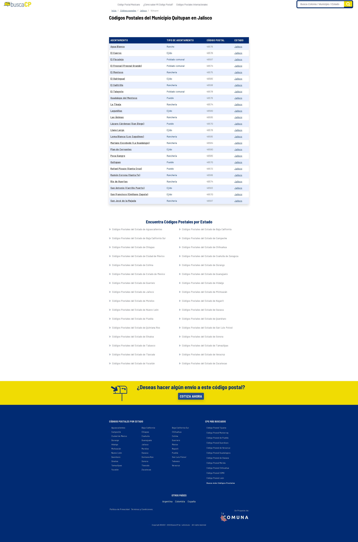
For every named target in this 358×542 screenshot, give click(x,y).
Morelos (145, 448)
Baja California (148, 427)
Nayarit (175, 448)
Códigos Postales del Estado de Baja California (206, 229)
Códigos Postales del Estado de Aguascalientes (136, 229)
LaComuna (186, 525)
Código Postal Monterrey (218, 433)
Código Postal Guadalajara (219, 453)
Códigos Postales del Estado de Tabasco (133, 345)
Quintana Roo (148, 457)
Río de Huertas (119, 181)
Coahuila (145, 436)
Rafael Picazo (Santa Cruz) (126, 168)
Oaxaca (145, 453)
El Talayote (116, 91)
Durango (115, 440)
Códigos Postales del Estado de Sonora (202, 336)
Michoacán (116, 448)
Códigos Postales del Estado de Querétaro (203, 318)
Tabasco (176, 461)
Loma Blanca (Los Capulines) (127, 136)
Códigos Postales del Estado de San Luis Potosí (207, 327)
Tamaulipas (116, 465)
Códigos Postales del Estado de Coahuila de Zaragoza (209, 256)
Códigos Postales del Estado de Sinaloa (132, 336)
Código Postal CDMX (215, 473)
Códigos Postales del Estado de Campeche (204, 238)
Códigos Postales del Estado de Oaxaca (202, 309)
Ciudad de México (119, 436)
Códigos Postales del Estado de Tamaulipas (204, 345)
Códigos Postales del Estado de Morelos (132, 300)
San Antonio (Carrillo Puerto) (127, 187)
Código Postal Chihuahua (218, 468)
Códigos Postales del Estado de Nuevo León (135, 309)
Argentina (167, 501)
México (175, 444)
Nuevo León (116, 453)
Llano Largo (117, 130)
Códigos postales (128, 10)
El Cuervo (116, 52)
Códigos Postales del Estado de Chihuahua (204, 247)
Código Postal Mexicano (129, 4)
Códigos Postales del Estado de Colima (132, 265)
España (192, 501)
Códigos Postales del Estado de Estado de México (138, 273)
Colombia (180, 501)
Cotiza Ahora (191, 396)
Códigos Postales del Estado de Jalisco (132, 291)
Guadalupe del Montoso (123, 97)
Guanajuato (147, 440)
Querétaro (115, 457)
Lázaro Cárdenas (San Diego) (127, 123)
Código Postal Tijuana (216, 427)
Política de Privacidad (120, 509)
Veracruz (176, 465)
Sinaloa (114, 461)
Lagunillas (116, 110)
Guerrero (176, 440)
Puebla (175, 453)
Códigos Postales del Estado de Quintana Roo (135, 327)
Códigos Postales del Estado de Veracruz (203, 354)
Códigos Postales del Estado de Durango (203, 265)
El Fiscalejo (117, 59)
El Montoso (116, 72)
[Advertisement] (179, 28)
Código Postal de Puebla (218, 438)
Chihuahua (177, 432)
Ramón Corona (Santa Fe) (125, 175)
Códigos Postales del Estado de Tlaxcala (133, 354)
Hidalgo (114, 444)
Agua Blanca (117, 46)
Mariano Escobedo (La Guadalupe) (130, 142)
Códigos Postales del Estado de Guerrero (133, 282)
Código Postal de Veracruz (218, 448)
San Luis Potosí (179, 457)
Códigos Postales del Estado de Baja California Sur (138, 238)
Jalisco (143, 10)
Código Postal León (215, 478)
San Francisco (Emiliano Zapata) (129, 194)
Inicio (114, 10)
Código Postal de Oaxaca (218, 458)
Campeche (116, 432)
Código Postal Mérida (216, 463)
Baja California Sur (180, 427)
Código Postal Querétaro (218, 443)
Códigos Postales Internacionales (192, 4)
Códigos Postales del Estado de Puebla (132, 318)
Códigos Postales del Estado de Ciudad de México (137, 256)
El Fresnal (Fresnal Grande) (126, 65)
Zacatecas (146, 469)
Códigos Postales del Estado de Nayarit (202, 300)
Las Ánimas (117, 117)
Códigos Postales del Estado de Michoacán (204, 291)
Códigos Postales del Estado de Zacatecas (204, 363)
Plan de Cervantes (121, 149)
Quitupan (115, 162)
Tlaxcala (145, 465)
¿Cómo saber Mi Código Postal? (158, 4)
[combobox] (320, 4)
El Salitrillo (116, 85)
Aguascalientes (118, 427)
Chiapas (145, 432)
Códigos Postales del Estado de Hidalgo (202, 282)
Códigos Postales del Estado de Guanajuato (204, 273)
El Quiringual (117, 78)
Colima (175, 436)
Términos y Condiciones (142, 509)
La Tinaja (115, 104)
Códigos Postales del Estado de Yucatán (133, 363)
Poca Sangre (117, 155)
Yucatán (115, 469)
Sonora (145, 461)
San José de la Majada (123, 200)
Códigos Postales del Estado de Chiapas (133, 247)
